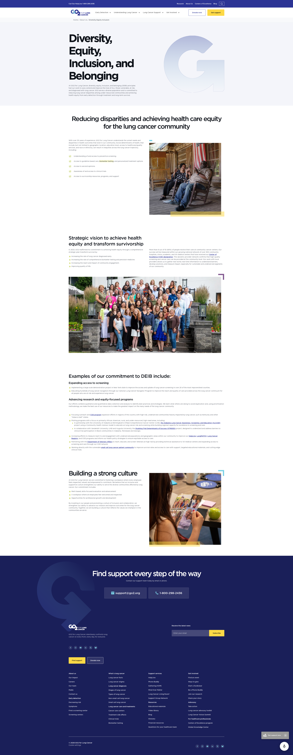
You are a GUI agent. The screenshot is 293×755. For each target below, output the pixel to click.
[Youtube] (80, 647)
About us (72, 673)
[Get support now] (284, 746)
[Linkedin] (85, 647)
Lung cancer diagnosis (117, 686)
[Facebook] (70, 647)
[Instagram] (75, 647)
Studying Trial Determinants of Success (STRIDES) (155, 428)
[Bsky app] (96, 647)
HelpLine (192, 436)
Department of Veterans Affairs (99, 442)
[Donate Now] (197, 12)
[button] (221, 4)
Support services (155, 673)
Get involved (193, 673)
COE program (95, 415)
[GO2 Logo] (80, 13)
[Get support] (215, 12)
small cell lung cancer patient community (117, 447)
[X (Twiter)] (90, 647)
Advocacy (192, 702)
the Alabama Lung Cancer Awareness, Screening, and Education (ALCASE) (190, 423)
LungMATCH (202, 436)
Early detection (75, 698)
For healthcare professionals (199, 719)
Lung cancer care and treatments (122, 706)
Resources (152, 702)
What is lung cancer (117, 673)
